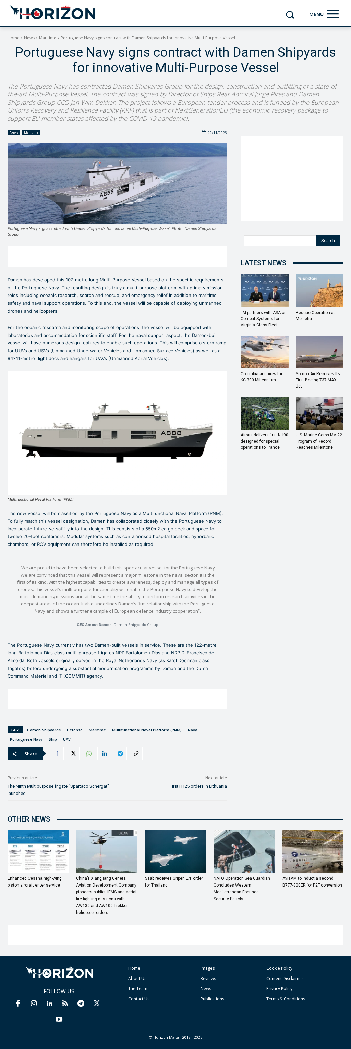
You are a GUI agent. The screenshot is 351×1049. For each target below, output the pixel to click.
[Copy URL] (136, 753)
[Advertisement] (117, 256)
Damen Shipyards (44, 729)
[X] (73, 753)
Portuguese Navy (26, 739)
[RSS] (65, 1004)
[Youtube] (59, 1019)
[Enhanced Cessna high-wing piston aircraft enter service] (38, 851)
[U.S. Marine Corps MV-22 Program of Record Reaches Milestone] (320, 413)
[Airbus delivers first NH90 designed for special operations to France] (265, 413)
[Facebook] (57, 753)
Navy (192, 729)
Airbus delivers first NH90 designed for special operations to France (264, 441)
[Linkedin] (104, 753)
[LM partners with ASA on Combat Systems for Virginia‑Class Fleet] (265, 290)
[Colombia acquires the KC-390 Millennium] (265, 352)
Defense (75, 729)
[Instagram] (33, 1004)
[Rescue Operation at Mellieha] (320, 290)
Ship (53, 739)
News (29, 38)
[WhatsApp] (88, 753)
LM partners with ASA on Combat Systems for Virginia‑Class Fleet (264, 318)
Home (14, 38)
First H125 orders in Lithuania (198, 786)
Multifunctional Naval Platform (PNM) (147, 729)
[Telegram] (120, 753)
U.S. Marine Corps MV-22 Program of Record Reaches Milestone (319, 441)
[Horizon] (53, 13)
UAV (67, 739)
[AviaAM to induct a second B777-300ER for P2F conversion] (312, 851)
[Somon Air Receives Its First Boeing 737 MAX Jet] (320, 352)
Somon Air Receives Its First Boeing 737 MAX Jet (318, 380)
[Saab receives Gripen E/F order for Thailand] (175, 851)
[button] (290, 14)
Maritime (47, 38)
